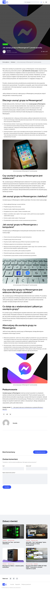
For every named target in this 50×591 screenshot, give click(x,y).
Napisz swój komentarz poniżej (9, 472)
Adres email (28, 466)
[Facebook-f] (13, 578)
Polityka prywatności (26, 584)
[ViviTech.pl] (5, 584)
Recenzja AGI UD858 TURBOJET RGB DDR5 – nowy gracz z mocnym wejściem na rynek (36, 567)
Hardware (13, 62)
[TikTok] (10, 578)
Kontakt (12, 584)
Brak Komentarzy (9, 452)
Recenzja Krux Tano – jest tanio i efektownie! (11, 543)
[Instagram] (17, 578)
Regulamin (17, 584)
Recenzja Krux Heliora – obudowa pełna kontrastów (13, 566)
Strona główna (6, 62)
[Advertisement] (25, 439)
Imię (4, 466)
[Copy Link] (46, 51)
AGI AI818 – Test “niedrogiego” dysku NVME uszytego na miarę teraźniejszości (36, 544)
